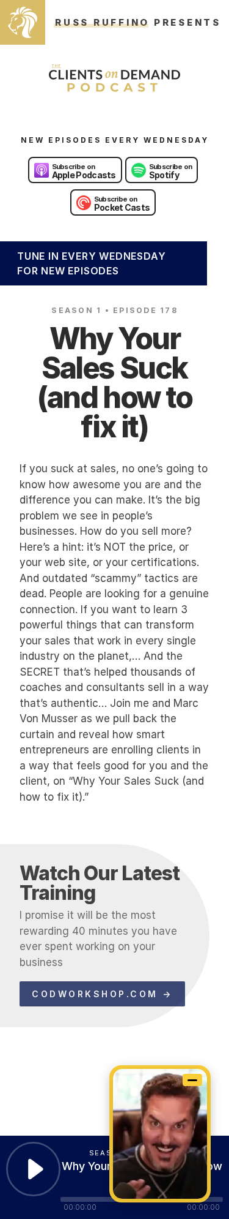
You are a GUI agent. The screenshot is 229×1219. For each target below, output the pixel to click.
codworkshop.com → (102, 994)
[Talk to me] (160, 1133)
